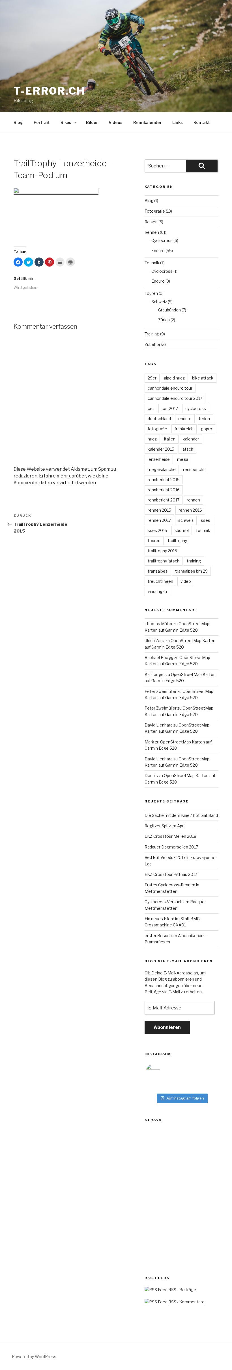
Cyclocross (162, 240)
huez (152, 439)
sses (205, 520)
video (186, 581)
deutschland (159, 418)
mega (182, 459)
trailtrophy (177, 540)
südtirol (182, 530)
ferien (204, 418)
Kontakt (202, 122)
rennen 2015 (159, 510)
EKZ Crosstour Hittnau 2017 (171, 874)
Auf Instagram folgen (185, 1098)
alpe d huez (174, 378)
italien (169, 439)
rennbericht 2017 (163, 500)
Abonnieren (167, 1027)
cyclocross (195, 408)
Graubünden (169, 309)
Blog (18, 122)
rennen (193, 500)
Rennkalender (147, 122)
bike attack (202, 378)
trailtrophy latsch (163, 561)
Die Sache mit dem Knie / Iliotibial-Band (181, 815)
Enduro (158, 250)
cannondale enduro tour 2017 (175, 398)
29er (152, 378)
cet (151, 408)
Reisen (151, 221)
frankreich (184, 428)
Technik (152, 262)
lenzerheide (159, 459)
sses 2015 (157, 530)
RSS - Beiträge (182, 1289)
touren (154, 540)
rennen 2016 (190, 510)
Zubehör (152, 344)
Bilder (92, 122)
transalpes (158, 571)
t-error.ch (49, 91)
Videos (116, 122)
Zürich (164, 319)
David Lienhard (159, 725)
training (194, 561)
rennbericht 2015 (164, 479)
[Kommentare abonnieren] (156, 1301)
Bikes (66, 122)
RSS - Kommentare (186, 1301)
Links (177, 122)
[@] (161, 1071)
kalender (191, 439)
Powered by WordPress (34, 1356)
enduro (185, 418)
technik (203, 530)
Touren (151, 293)
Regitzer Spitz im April (165, 825)
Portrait (42, 122)
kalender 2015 (161, 449)
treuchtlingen (160, 581)
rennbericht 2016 (164, 489)
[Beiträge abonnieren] (156, 1289)
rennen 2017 (159, 520)
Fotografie (155, 211)
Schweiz (159, 301)
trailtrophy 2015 (162, 550)
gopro (206, 428)
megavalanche (162, 469)
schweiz (186, 520)
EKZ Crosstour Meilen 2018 (170, 836)
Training (152, 333)
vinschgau (157, 591)
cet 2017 (170, 408)
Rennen (152, 232)
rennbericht (194, 469)
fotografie (157, 428)
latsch (187, 449)
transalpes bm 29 (191, 571)
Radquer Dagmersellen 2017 (171, 847)
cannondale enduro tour (170, 388)
